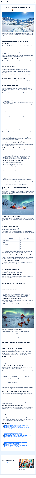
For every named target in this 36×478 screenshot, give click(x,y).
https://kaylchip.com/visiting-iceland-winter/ (10, 437)
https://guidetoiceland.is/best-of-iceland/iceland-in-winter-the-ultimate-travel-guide (16, 445)
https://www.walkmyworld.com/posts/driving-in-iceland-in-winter (14, 429)
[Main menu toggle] (34, 2)
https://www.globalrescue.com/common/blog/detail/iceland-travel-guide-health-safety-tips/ (18, 435)
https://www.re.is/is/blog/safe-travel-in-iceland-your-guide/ (13, 433)
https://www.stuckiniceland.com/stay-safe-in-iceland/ (12, 444)
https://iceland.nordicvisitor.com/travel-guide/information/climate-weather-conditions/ (17, 427)
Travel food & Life (5, 1)
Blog (7, 462)
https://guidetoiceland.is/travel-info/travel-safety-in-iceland (13, 434)
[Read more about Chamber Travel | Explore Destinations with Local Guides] (26, 463)
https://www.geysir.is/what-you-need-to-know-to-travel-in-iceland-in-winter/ (15, 446)
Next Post (33, 452)
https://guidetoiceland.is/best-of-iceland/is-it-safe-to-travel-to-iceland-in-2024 (16, 425)
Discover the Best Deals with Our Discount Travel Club (8, 461)
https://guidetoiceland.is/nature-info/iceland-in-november (12, 426)
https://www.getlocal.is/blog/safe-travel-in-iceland (11, 443)
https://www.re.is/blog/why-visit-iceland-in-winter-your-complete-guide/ (15, 428)
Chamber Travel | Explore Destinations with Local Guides (26, 469)
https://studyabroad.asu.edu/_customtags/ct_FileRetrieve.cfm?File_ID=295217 (16, 436)
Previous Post (3, 452)
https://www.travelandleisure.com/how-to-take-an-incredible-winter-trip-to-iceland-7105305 (18, 447)
